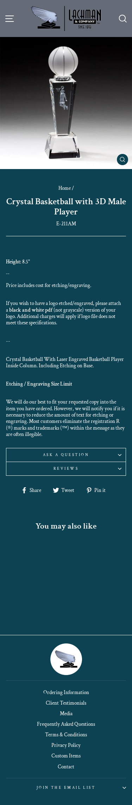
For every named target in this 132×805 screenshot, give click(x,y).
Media (66, 713)
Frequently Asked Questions (66, 724)
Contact (66, 766)
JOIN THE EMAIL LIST (66, 787)
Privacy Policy (66, 745)
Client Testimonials (66, 702)
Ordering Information (66, 692)
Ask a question (66, 454)
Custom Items (66, 755)
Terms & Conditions (66, 734)
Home (64, 188)
